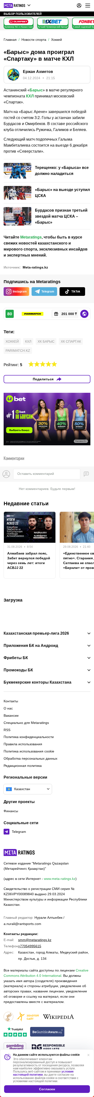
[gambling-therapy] (15, 1048)
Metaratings (31, 237)
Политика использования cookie (29, 751)
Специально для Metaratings (26, 723)
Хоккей (12, 341)
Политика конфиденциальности (29, 737)
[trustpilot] (15, 1032)
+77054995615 (29, 946)
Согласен (47, 1089)
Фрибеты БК (16, 658)
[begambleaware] (47, 1032)
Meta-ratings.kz (35, 267)
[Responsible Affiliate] (48, 1047)
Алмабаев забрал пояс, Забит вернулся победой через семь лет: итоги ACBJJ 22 (28, 560)
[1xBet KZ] (52, 21)
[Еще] (87, 5)
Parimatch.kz (18, 350)
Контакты (11, 701)
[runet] (8, 1017)
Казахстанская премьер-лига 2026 (36, 633)
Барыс (36, 90)
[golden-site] (28, 1017)
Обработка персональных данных (30, 758)
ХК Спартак (71, 341)
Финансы (11, 811)
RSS (7, 730)
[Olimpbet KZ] (18, 21)
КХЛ (30, 96)
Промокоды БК (18, 670)
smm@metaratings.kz (34, 940)
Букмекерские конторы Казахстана (37, 682)
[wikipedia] (58, 1017)
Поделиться (43, 379)
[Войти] (79, 5)
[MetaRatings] (19, 852)
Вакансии (11, 715)
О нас (8, 708)
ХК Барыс (46, 341)
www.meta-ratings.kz (59, 879)
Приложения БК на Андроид (31, 646)
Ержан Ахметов (38, 72)
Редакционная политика (23, 766)
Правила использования (23, 744)
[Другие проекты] (17, 5)
